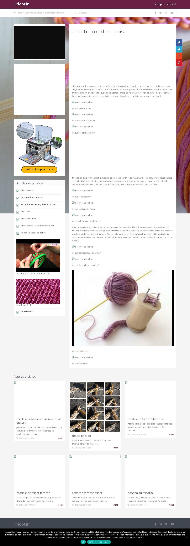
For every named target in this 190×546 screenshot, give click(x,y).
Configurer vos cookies (99, 542)
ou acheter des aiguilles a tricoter (38, 204)
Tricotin (21, 4)
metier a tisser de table (33, 232)
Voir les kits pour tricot (39, 169)
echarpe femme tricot (87, 493)
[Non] (186, 537)
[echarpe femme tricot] (95, 472)
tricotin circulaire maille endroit (37, 225)
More (60, 438)
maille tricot (27, 311)
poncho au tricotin (140, 493)
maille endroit (81, 435)
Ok (83, 542)
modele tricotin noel (32, 197)
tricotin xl (26, 211)
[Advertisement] (123, 58)
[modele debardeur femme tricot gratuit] (39, 398)
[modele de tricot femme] (39, 472)
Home (19, 13)
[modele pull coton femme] (150, 398)
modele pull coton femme (145, 419)
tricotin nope (28, 190)
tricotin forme (28, 218)
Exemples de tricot (165, 4)
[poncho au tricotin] (150, 472)
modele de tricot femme (33, 493)
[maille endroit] (95, 407)
